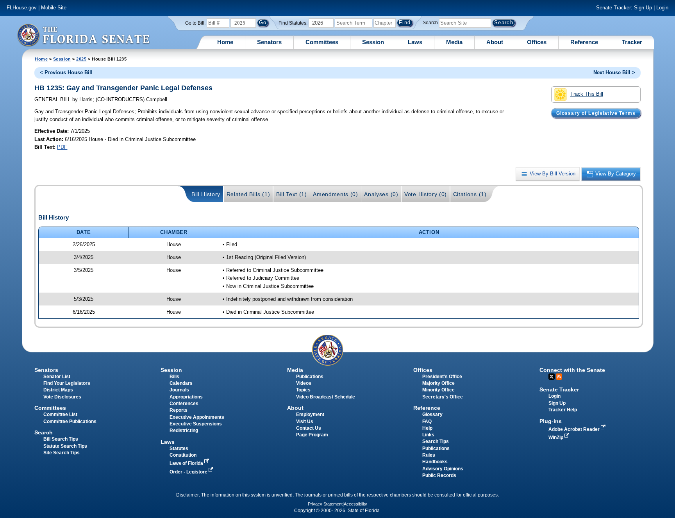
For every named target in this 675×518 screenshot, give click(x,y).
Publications (309, 376)
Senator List (56, 376)
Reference (584, 42)
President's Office (442, 376)
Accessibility (355, 504)
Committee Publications (69, 421)
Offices (536, 42)
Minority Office (438, 390)
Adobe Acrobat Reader (574, 429)
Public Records (439, 475)
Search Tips (435, 441)
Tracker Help (562, 409)
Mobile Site (53, 8)
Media (454, 42)
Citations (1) (470, 194)
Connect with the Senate (572, 370)
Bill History (205, 194)
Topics (303, 390)
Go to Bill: (195, 23)
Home (225, 42)
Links (428, 434)
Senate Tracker (559, 389)
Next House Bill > (614, 72)
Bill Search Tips (60, 439)
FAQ (427, 421)
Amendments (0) (335, 194)
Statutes (179, 448)
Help (427, 428)
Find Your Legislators (66, 383)
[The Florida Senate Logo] (83, 34)
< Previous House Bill (66, 72)
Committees (321, 42)
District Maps (58, 390)
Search (430, 22)
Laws (415, 42)
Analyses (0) (381, 194)
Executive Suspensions (196, 424)
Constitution (183, 455)
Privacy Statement (325, 504)
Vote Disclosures (62, 397)
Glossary (432, 414)
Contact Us (308, 428)
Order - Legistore (189, 472)
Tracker (632, 42)
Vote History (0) (425, 194)
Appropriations (186, 397)
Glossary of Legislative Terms (596, 113)
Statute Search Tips (65, 446)
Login (662, 8)
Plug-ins (550, 421)
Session (373, 42)
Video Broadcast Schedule (325, 397)
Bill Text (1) (291, 194)
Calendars (181, 383)
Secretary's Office (442, 397)
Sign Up (643, 8)
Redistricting (184, 430)
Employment (310, 414)
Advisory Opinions (442, 468)
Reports (179, 410)
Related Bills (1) (248, 194)
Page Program (312, 434)
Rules (428, 455)
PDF (62, 147)
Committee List (60, 414)
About (494, 42)
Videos (303, 383)
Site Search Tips (61, 452)
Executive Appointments (197, 417)
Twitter (551, 376)
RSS (559, 376)
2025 (81, 59)
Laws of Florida (187, 463)
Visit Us (304, 421)
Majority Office (438, 383)
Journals (179, 390)
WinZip (556, 437)
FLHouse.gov (22, 8)
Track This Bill (586, 94)
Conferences (184, 403)
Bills (174, 376)
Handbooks (435, 461)
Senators (269, 42)
